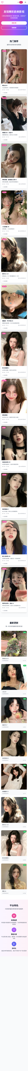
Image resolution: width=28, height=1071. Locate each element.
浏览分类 (14, 23)
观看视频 (14, 27)
